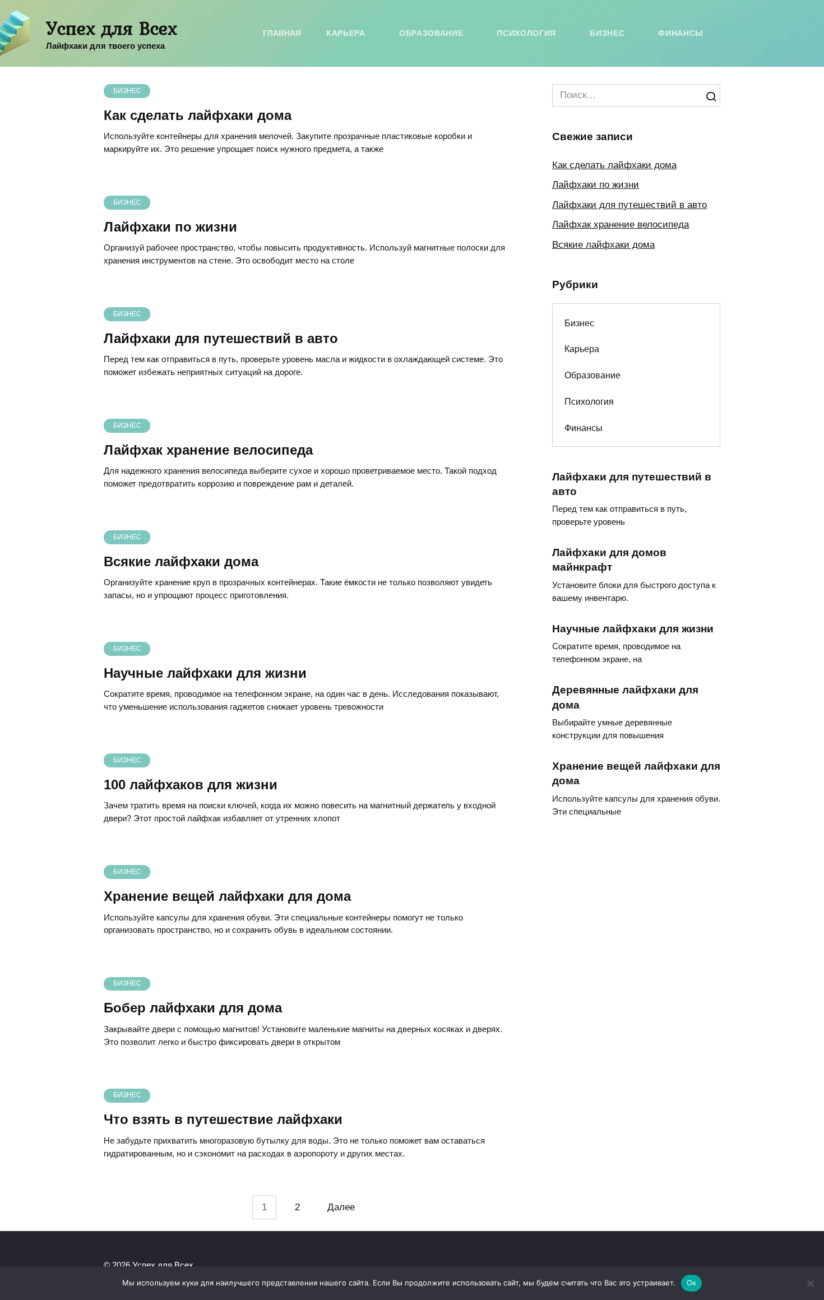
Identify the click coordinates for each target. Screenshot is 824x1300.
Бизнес (607, 33)
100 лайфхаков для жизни (190, 785)
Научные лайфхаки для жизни (205, 673)
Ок (692, 1282)
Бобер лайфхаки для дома (193, 1008)
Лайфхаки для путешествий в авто (221, 338)
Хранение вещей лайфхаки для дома (227, 896)
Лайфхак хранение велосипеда (208, 449)
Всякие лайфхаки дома (181, 562)
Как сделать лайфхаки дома (197, 115)
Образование (431, 33)
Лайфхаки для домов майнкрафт (609, 560)
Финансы (680, 33)
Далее (341, 1207)
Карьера (345, 33)
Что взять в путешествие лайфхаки (223, 1119)
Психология (526, 33)
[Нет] (810, 1283)
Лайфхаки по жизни (170, 226)
